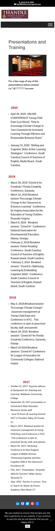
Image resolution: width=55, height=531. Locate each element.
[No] (51, 520)
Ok (27, 526)
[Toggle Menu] (50, 24)
